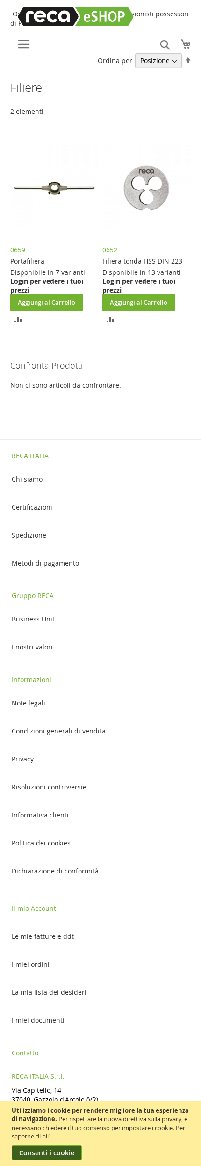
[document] (102, 1133)
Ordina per (115, 60)
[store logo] (62, 17)
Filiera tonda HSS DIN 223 (142, 261)
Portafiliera (27, 261)
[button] (18, 319)
